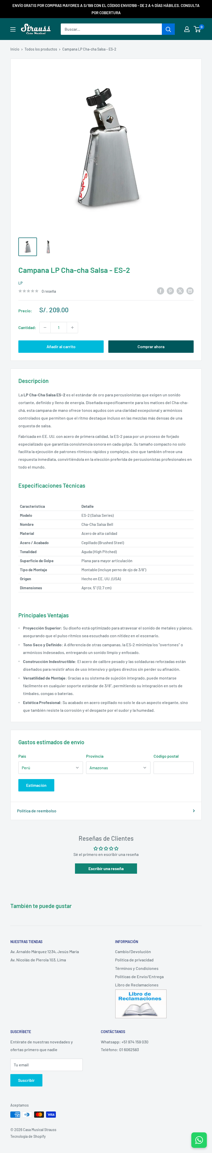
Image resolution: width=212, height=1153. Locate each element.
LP (20, 283)
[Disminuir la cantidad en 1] (45, 327)
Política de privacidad (134, 959)
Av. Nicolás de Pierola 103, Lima (38, 959)
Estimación (36, 785)
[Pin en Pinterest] (170, 291)
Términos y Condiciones (136, 968)
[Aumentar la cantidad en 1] (72, 327)
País (22, 756)
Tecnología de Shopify (28, 1136)
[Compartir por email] (190, 291)
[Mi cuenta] (187, 29)
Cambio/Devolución (133, 951)
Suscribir (26, 1080)
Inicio (14, 49)
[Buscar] (168, 29)
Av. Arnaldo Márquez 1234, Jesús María (44, 951)
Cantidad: (27, 327)
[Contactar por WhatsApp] (199, 1140)
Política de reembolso (36, 810)
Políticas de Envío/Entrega (139, 976)
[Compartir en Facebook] (160, 291)
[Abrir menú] (13, 29)
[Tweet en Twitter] (180, 291)
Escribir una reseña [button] (106, 868)
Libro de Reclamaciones (136, 984)
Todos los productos (41, 49)
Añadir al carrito (61, 346)
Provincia (94, 756)
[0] (197, 29)
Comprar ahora (151, 346)
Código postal (166, 756)
